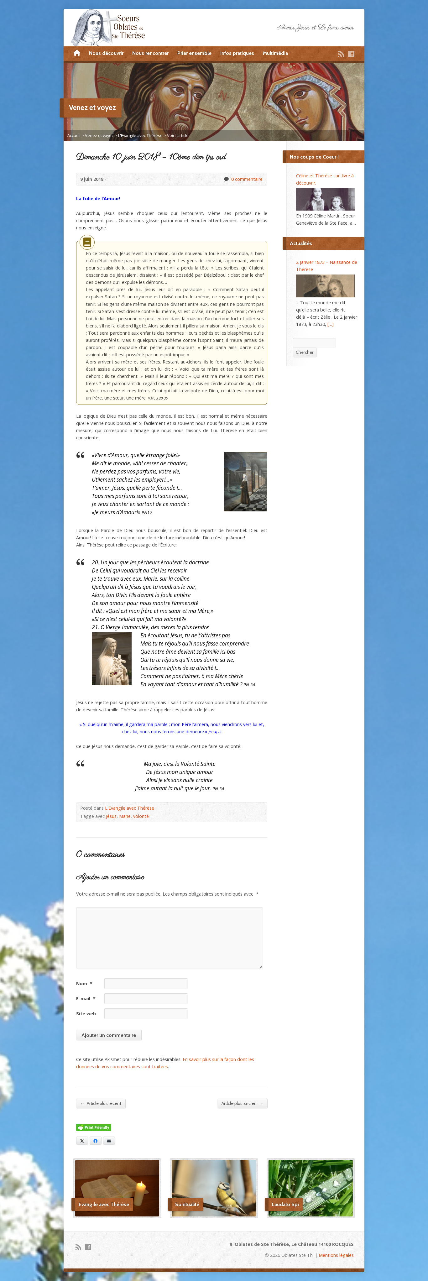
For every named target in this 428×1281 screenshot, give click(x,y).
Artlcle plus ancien (242, 1103)
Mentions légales (336, 1255)
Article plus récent (100, 1103)
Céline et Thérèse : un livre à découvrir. (325, 179)
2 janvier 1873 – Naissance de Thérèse (326, 265)
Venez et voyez (99, 135)
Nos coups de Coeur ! (314, 157)
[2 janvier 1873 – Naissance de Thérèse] (325, 285)
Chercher (304, 352)
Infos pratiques (237, 53)
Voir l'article (178, 135)
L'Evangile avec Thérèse (140, 135)
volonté (141, 816)
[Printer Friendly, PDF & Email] (93, 1128)
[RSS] (341, 54)
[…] (330, 324)
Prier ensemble (194, 53)
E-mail (86, 998)
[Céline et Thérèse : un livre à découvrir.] (325, 199)
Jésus (111, 816)
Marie (125, 816)
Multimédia (275, 53)
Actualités (301, 243)
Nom (84, 983)
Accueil (74, 135)
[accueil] (77, 53)
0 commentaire (226, 179)
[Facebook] (351, 54)
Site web (86, 1014)
